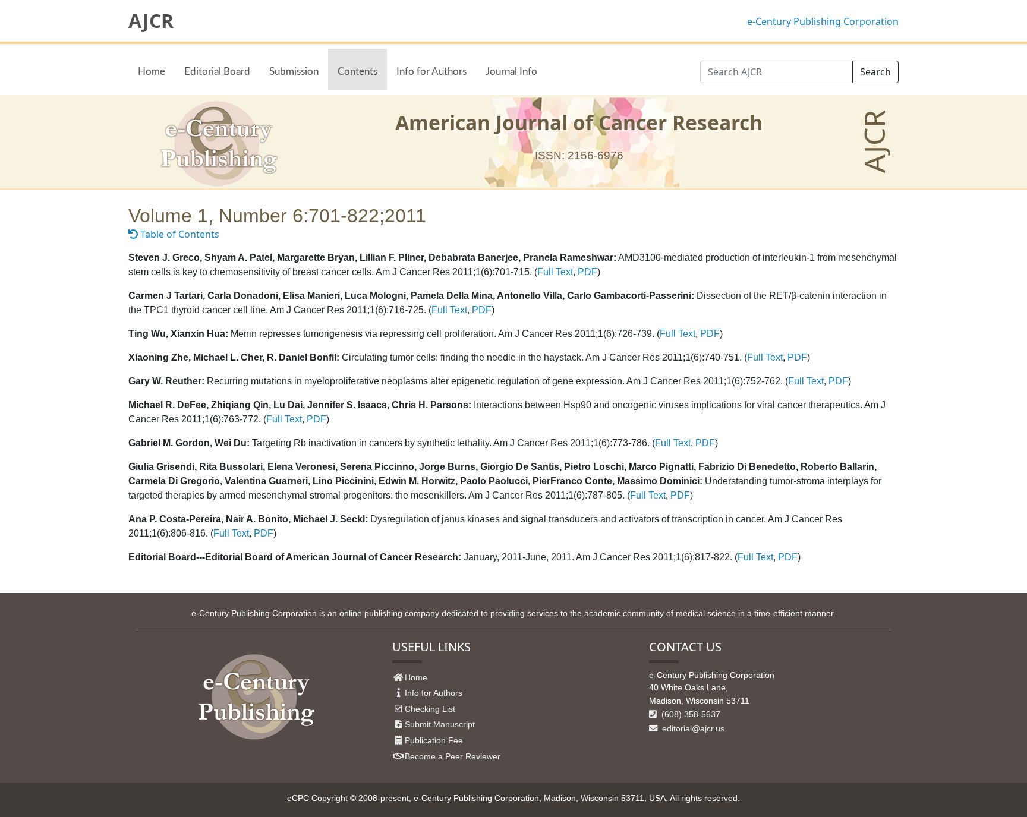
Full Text (555, 272)
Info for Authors (431, 72)
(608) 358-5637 (689, 714)
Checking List (430, 709)
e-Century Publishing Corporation (823, 21)
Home (151, 72)
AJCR (151, 21)
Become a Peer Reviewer (452, 756)
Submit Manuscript (440, 724)
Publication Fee (434, 740)
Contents (357, 72)
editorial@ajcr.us (692, 728)
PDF (587, 272)
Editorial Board (217, 72)
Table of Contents (178, 234)
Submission (294, 72)
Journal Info (511, 72)
